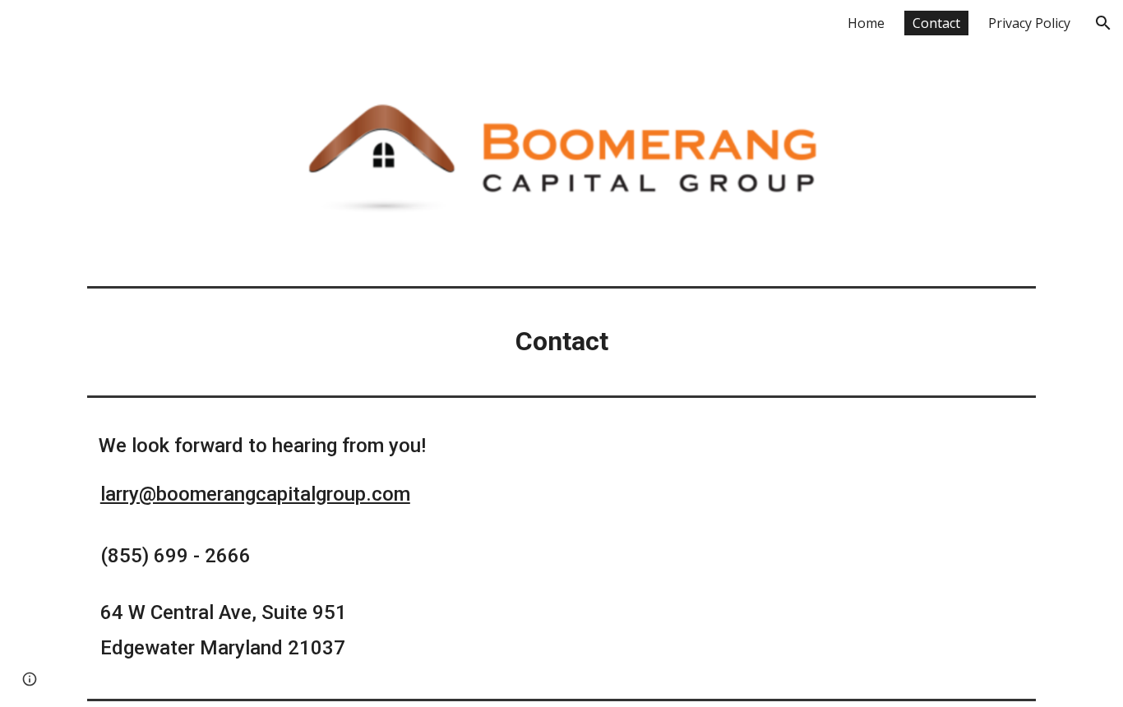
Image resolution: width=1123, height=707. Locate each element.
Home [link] (866, 23)
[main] (561, 341)
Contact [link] (936, 23)
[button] (1103, 23)
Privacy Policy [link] (1029, 23)
